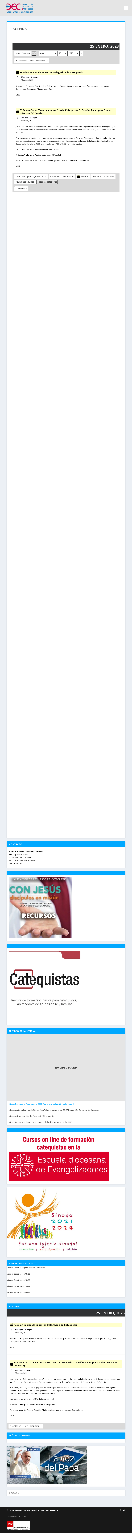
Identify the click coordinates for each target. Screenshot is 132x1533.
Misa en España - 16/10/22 (18, 1274)
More (18, 94)
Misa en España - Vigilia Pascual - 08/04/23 (26, 1267)
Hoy (32, 60)
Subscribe (20, 188)
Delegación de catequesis (24, 1510)
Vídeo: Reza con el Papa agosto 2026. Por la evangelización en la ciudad (41, 1104)
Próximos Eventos (19, 1435)
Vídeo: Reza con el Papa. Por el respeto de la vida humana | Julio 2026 (40, 1122)
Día (34, 53)
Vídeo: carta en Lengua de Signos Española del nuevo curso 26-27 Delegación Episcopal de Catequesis (54, 1110)
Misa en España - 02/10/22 (18, 1286)
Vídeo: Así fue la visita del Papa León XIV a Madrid (31, 1116)
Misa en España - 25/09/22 (18, 1292)
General (84, 176)
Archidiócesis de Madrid (48, 1510)
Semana (26, 53)
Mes (18, 53)
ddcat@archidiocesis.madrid (22, 860)
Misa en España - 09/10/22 (18, 1280)
